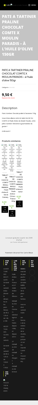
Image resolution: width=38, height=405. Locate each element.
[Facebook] (32, 272)
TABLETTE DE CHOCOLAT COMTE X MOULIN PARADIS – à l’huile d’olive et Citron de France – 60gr (13, 189)
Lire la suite (5, 209)
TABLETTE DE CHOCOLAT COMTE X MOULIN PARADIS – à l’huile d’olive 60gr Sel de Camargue (6, 186)
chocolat (11, 87)
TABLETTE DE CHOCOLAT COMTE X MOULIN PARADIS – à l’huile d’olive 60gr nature (20, 182)
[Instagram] (32, 278)
